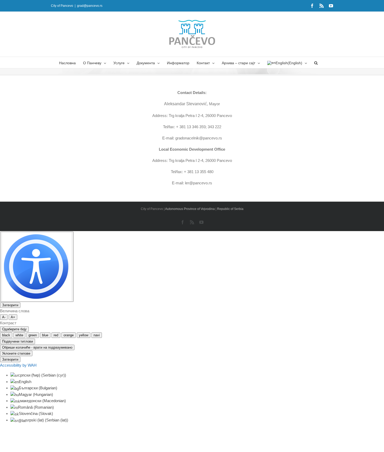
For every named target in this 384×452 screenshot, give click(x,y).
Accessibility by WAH (18, 365)
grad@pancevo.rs (89, 6)
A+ (13, 317)
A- (3, 317)
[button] (316, 62)
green (32, 335)
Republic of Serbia (230, 209)
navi (97, 335)
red (56, 335)
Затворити (10, 305)
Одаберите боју (14, 329)
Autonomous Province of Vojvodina (190, 209)
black (6, 335)
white (19, 335)
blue (45, 335)
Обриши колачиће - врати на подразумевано (37, 347)
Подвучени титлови (17, 341)
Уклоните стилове (16, 353)
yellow (83, 335)
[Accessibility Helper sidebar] (37, 267)
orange (68, 335)
